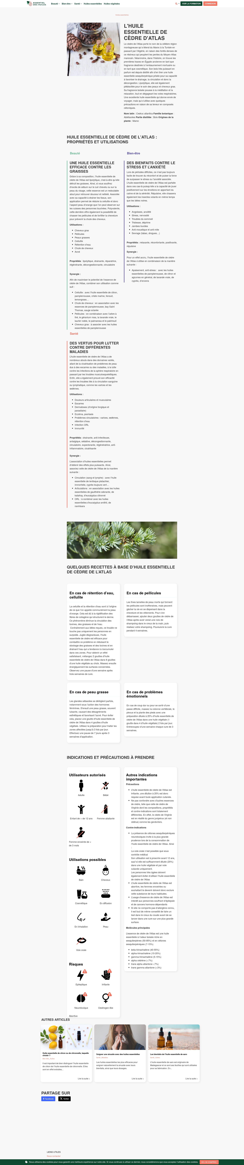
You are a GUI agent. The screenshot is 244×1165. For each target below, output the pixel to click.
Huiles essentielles (93, 3)
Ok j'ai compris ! (209, 1162)
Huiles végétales (112, 3)
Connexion (210, 3)
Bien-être (66, 3)
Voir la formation (191, 3)
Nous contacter (53, 1156)
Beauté (54, 3)
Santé (77, 3)
